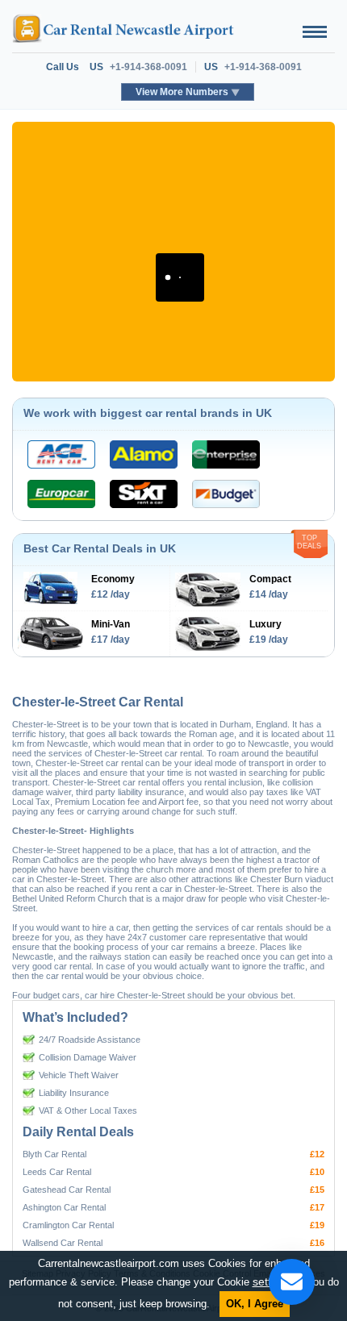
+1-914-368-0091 (148, 67)
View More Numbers (182, 92)
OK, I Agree (254, 1304)
